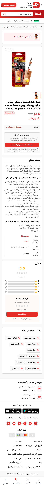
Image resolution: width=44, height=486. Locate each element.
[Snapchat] (8, 423)
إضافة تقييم (22, 314)
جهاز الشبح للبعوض (34, 467)
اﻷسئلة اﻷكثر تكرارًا (15, 467)
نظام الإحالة (37, 449)
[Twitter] (24, 423)
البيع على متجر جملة (34, 445)
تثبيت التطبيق (9, 5)
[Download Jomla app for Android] (30, 410)
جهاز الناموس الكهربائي (33, 458)
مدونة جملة (17, 445)
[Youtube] (14, 423)
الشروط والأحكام (15, 462)
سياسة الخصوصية (15, 454)
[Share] (7, 50)
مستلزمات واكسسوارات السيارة (18, 26)
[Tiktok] (19, 423)
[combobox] (19, 14)
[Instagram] (30, 423)
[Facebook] (35, 423)
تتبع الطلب (18, 458)
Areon (26, 241)
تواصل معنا (38, 441)
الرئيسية (38, 26)
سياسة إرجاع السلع (14, 449)
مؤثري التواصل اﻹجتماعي (32, 454)
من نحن (19, 441)
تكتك (40, 462)
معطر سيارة (25, 236)
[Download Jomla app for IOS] (13, 410)
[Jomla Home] (38, 14)
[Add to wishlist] (12, 50)
